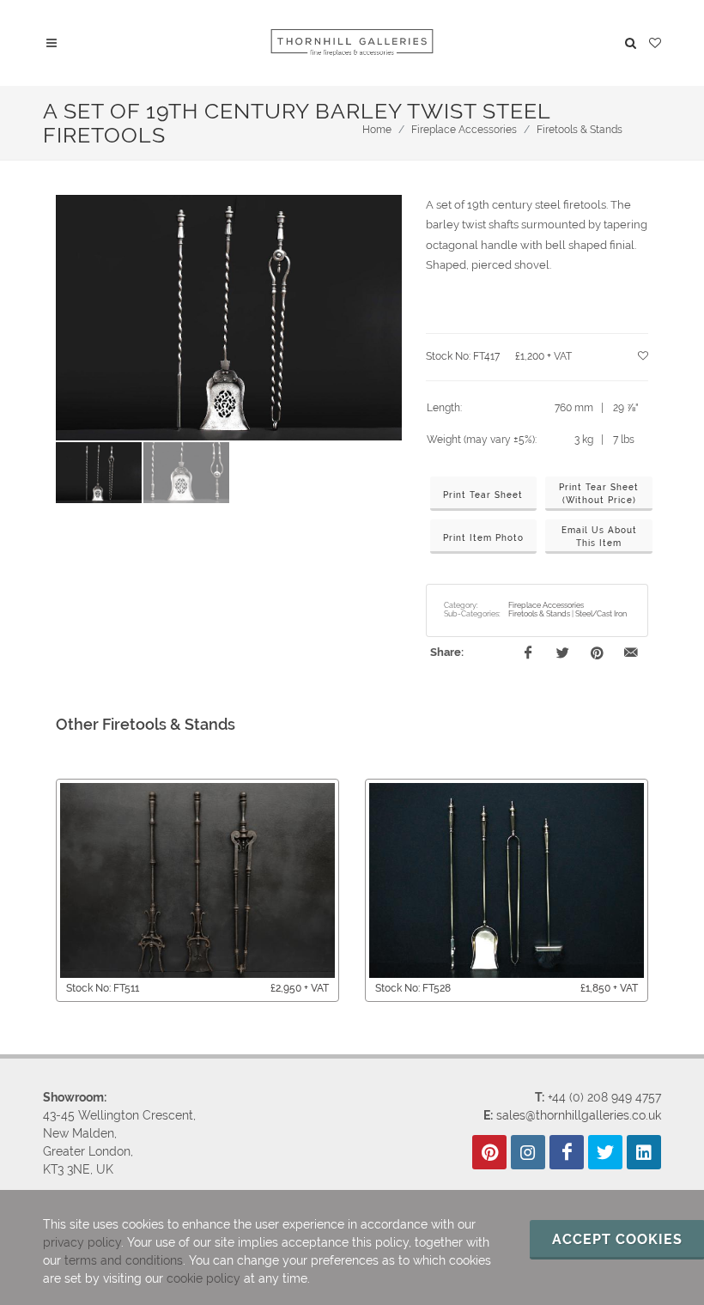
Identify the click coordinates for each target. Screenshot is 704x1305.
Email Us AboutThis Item (599, 536)
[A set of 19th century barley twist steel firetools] (229, 317)
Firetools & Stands (579, 130)
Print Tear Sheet (483, 495)
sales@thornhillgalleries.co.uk (578, 1115)
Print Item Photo (483, 538)
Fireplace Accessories (464, 130)
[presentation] (40, 890)
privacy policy (82, 1242)
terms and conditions (123, 1260)
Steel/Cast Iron (601, 614)
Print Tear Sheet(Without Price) (599, 494)
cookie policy (203, 1278)
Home (376, 130)
